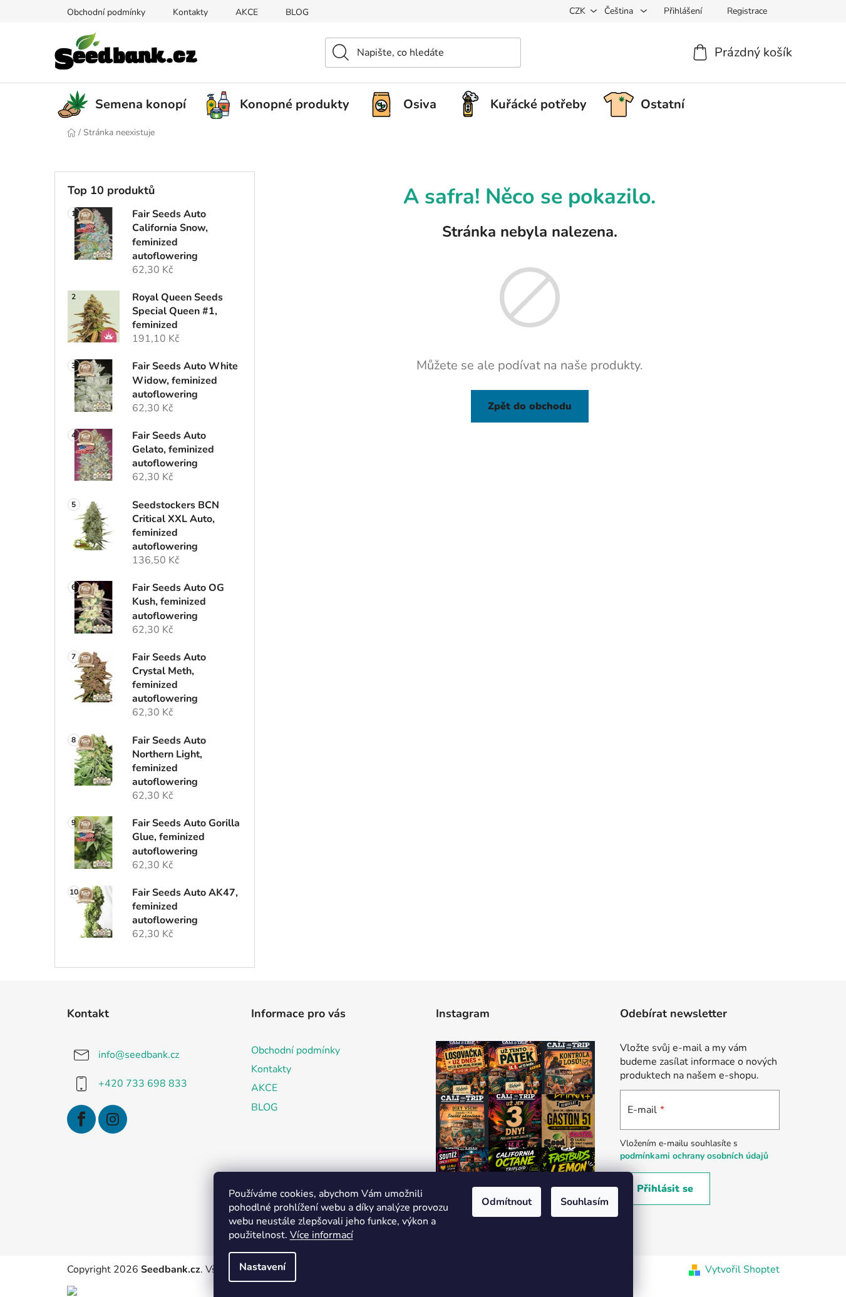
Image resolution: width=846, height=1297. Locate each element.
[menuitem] (126, 104)
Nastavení (262, 1267)
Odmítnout (507, 1202)
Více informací (321, 1235)
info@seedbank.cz (138, 1055)
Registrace (747, 11)
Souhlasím (584, 1202)
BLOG (297, 12)
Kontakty (190, 12)
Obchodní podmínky (106, 12)
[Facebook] (81, 1119)
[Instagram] (112, 1119)
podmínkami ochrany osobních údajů (694, 1156)
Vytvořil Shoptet (742, 1269)
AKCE (246, 12)
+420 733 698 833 (142, 1083)
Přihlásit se (665, 1189)
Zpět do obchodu (530, 406)
